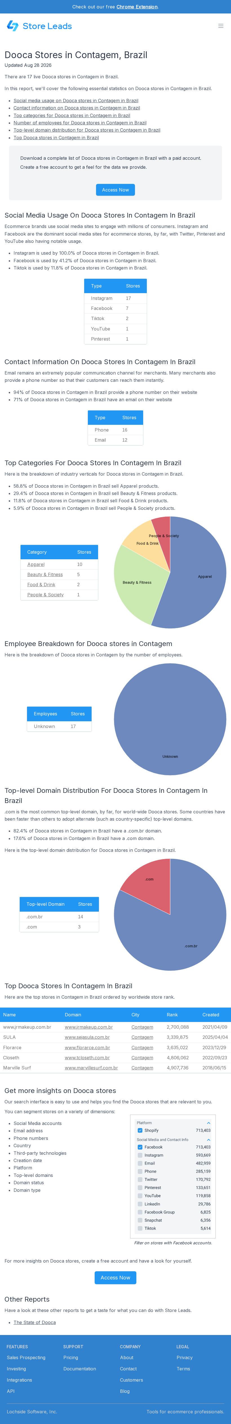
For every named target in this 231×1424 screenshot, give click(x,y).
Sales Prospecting (26, 1357)
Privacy (185, 1357)
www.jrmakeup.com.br (89, 1027)
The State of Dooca (35, 1322)
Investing (16, 1368)
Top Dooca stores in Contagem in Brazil (56, 137)
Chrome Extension (137, 7)
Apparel (36, 564)
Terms (183, 1368)
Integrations (19, 1380)
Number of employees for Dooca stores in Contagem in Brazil (80, 122)
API (11, 1391)
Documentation (79, 1368)
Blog (125, 1391)
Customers (131, 1380)
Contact (128, 1368)
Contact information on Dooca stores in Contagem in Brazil (77, 108)
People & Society (45, 594)
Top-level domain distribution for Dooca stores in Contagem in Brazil (87, 130)
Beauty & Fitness (45, 574)
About (126, 1357)
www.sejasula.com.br (87, 1037)
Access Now (115, 190)
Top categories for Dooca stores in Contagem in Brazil (72, 115)
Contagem (142, 1027)
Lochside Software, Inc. (32, 1411)
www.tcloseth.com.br (87, 1057)
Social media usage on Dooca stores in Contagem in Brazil (76, 100)
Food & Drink (41, 584)
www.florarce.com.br (87, 1047)
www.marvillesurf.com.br (91, 1068)
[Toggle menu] (220, 25)
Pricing (70, 1357)
